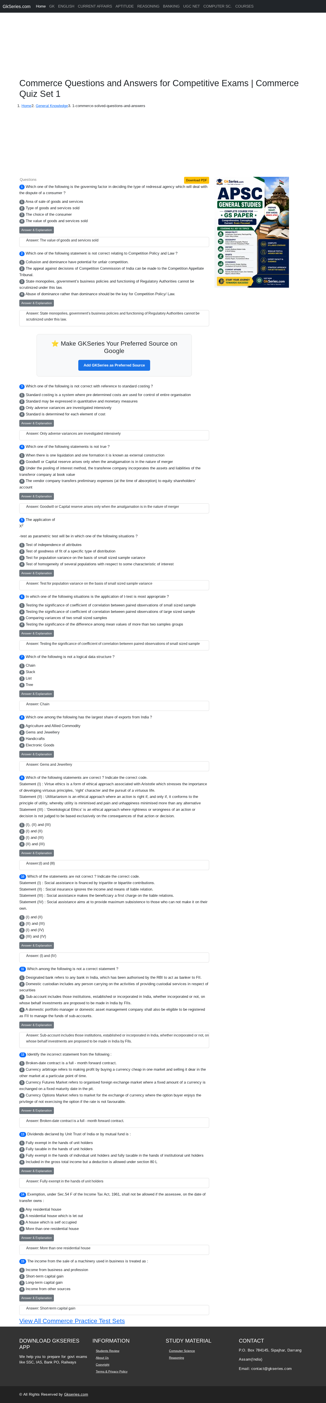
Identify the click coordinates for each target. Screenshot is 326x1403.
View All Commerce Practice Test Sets (72, 1320)
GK (52, 6)
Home (41, 6)
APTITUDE (125, 6)
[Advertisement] (133, 47)
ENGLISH (66, 6)
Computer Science (182, 1351)
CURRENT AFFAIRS (95, 6)
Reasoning (176, 1357)
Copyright (102, 1364)
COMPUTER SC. (217, 6)
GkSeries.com (17, 6)
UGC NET (191, 6)
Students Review (107, 1351)
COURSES (244, 6)
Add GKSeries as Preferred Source (114, 365)
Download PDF (196, 180)
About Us (102, 1357)
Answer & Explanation (36, 230)
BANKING (171, 6)
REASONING (148, 6)
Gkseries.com (76, 1394)
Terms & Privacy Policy (112, 1371)
